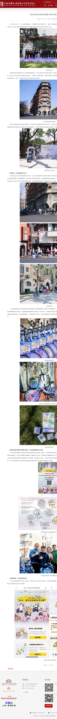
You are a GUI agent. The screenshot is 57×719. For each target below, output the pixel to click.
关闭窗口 (45, 665)
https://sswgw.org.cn (29, 688)
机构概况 (50, 5)
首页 (45, 5)
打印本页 (51, 665)
